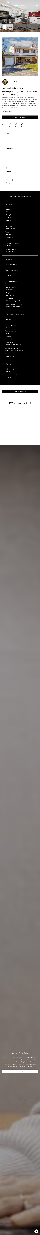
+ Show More (7, 111)
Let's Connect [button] (20, 1071)
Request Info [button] (20, 117)
